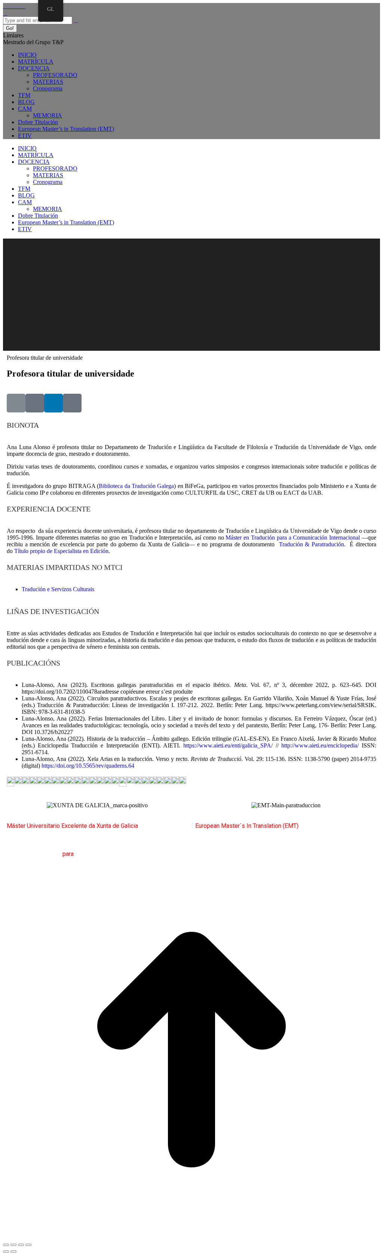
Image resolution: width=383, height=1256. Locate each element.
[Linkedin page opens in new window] (23, 6)
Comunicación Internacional (326, 537)
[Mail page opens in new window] (14, 6)
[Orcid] (34, 403)
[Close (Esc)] (6, 1245)
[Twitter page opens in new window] (9, 6)
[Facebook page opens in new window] (5, 6)
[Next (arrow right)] (13, 1251)
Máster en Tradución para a (258, 537)
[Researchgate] (72, 403)
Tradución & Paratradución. (311, 544)
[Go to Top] (191, 1236)
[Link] (16, 403)
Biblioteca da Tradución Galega (136, 486)
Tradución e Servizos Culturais (58, 589)
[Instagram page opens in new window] (18, 6)
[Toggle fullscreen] (21, 1245)
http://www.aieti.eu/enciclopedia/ (320, 745)
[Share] (13, 1245)
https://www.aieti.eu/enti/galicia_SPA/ (228, 745)
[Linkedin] (53, 403)
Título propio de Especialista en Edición (61, 551)
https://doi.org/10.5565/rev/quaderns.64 (88, 765)
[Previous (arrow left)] (6, 1251)
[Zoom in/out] (28, 1245)
